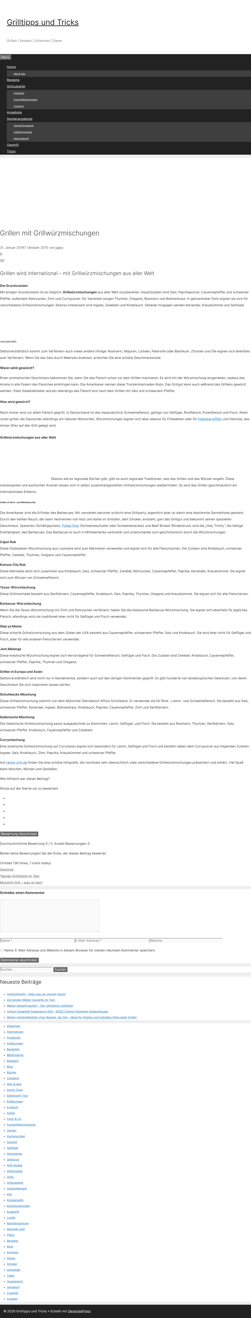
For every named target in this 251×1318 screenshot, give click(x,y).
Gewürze (6, 870)
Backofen (13, 1049)
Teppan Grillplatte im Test (19, 876)
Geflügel (12, 1148)
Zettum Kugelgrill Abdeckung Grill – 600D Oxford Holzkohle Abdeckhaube (57, 1011)
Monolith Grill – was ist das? (21, 883)
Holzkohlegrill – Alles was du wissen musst (36, 994)
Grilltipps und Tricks (43, 22)
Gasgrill (13, 145)
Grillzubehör (16, 86)
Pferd (10, 1235)
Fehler (11, 1113)
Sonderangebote (19, 119)
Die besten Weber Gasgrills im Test (31, 1000)
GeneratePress (79, 1311)
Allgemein (13, 1026)
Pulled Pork (70, 526)
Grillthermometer (23, 132)
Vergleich (13, 1287)
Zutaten (12, 1299)
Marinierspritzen (18, 1223)
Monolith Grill (16, 1229)
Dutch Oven (15, 1090)
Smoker (12, 1264)
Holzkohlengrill (17, 1188)
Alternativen (15, 1032)
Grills (10, 1177)
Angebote (14, 112)
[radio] (129, 798)
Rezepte (13, 80)
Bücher (11, 1072)
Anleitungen (15, 1043)
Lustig (11, 1217)
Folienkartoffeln (210, 419)
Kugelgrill (13, 1212)
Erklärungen (15, 1101)
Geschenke (14, 1153)
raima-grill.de (16, 763)
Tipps (11, 151)
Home (11, 67)
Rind (10, 1246)
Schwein (12, 1252)
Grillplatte (19, 93)
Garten (11, 1130)
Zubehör (12, 1293)
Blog (10, 1066)
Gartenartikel (16, 1136)
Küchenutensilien (18, 1206)
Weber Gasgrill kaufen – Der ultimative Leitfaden (40, 1005)
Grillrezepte (15, 1171)
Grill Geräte (14, 1165)
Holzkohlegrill (21, 138)
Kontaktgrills (15, 1200)
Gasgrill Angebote (23, 125)
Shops (11, 1258)
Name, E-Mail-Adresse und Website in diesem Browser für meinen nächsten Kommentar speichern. (80, 950)
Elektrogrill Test (17, 1095)
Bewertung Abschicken (19, 834)
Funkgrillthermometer (25, 99)
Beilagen (13, 1061)
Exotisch (12, 1107)
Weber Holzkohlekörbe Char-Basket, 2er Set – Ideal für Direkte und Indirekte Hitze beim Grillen (72, 1017)
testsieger (13, 1270)
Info (9, 1194)
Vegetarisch (15, 1281)
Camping (19, 106)
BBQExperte (15, 1055)
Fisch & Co (14, 1119)
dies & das (19, 73)
